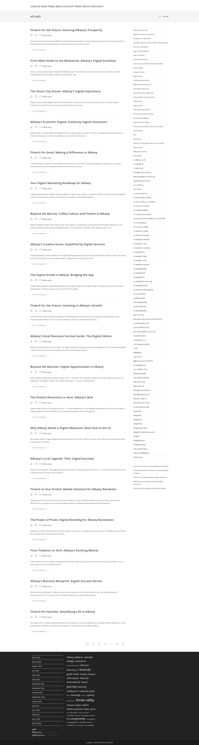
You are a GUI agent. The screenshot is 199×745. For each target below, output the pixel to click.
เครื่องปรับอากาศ (138, 386)
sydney (90, 695)
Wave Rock (137, 139)
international (73, 682)
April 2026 (36, 657)
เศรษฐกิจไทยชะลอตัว (140, 428)
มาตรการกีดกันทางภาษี (141, 327)
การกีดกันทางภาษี (139, 160)
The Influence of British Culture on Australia (148, 126)
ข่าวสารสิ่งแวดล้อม (72, 712)
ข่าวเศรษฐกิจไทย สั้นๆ (140, 286)
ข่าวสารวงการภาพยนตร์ (141, 206)
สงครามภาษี (137, 357)
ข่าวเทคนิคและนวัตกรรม (141, 239)
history (83, 674)
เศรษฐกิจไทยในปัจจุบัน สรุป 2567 (144, 432)
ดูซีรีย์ (34, 729)
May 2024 (36, 714)
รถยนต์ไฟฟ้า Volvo (139, 340)
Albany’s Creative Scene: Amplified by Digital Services (67, 244)
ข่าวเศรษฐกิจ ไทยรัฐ (140, 256)
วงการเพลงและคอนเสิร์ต (141, 344)
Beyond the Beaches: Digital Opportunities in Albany (67, 367)
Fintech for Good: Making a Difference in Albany (63, 152)
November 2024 (38, 688)
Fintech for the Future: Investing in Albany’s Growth (66, 305)
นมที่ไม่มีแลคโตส (139, 298)
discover (84, 665)
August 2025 (37, 666)
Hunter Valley (138, 68)
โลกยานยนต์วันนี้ (89, 725)
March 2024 (36, 723)
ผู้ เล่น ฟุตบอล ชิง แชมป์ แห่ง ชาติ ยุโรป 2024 (147, 319)
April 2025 (36, 679)
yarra (93, 708)
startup (84, 695)
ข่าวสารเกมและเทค (83, 712)
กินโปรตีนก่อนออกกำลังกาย (142, 172)
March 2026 (36, 662)
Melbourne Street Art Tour (142, 85)
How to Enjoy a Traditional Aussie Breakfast (148, 64)
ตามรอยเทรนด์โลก (139, 294)
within (85, 705)
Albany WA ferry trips (140, 30)
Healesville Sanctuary (140, 59)
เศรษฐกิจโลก (137, 420)
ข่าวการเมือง (137, 189)
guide (69, 674)
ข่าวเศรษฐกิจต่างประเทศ (141, 265)
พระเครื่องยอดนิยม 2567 (141, 323)
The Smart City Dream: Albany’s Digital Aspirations (65, 91)
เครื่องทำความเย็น (139, 382)
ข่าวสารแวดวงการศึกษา (141, 227)
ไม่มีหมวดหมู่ (46, 35)
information (73, 678)
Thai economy (71, 701)
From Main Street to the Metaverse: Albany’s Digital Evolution (73, 60)
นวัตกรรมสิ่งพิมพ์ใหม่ (140, 302)
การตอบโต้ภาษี (138, 164)
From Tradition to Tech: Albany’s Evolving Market (64, 550)
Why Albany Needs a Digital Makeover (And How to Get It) (70, 428)
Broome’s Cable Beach (140, 47)
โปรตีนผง (136, 436)
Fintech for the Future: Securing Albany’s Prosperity (66, 30)
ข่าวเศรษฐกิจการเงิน (140, 260)
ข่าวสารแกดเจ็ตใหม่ (139, 223)
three (80, 700)
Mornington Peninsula (141, 89)
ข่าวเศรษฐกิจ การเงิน (140, 244)
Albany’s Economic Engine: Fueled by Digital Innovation (68, 122)
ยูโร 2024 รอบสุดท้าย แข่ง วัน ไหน (144, 332)
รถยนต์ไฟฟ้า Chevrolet (85, 722)
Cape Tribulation (139, 55)
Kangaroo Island (139, 72)
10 (117, 643)
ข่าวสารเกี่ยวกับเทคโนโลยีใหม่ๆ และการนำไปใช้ (149, 219)
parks (92, 691)
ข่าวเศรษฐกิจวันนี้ (139, 273)
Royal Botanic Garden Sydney (143, 114)
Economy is (72, 669)
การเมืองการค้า (138, 168)
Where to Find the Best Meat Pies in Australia (148, 143)
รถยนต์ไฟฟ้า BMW (139, 336)
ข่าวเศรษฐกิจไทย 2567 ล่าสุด (142, 281)
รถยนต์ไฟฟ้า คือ (71, 725)
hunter (91, 674)
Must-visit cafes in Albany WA (143, 93)
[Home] (160, 16)
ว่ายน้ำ (135, 348)
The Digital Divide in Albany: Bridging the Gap (62, 275)
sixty (68, 695)
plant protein (137, 106)
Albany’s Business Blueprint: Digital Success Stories (66, 581)
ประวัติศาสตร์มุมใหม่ (140, 311)
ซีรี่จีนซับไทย (36, 732)
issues (84, 682)
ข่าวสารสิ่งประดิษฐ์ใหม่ (140, 210)
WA (134, 135)
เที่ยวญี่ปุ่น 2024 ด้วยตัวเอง (141, 390)
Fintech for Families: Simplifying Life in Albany (62, 611)
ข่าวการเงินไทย (138, 185)
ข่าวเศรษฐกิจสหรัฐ (76, 718)
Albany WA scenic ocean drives (143, 34)
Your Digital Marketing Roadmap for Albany (60, 183)
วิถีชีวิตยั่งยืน (137, 353)
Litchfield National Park (141, 80)
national (83, 691)
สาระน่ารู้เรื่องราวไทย (140, 369)
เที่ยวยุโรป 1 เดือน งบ (140, 399)
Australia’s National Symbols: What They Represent (150, 43)
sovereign (75, 695)
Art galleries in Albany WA (142, 38)
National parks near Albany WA (144, 97)
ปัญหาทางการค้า (138, 315)
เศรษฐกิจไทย (137, 424)
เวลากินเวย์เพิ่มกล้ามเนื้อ (141, 407)
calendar (88, 657)
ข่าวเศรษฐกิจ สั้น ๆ (139, 252)
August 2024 (37, 701)
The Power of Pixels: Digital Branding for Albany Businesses (72, 520)
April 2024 (36, 719)
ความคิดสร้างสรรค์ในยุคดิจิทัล (143, 290)
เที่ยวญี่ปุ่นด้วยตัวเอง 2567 (141, 395)
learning (82, 686)
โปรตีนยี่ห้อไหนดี (139, 441)
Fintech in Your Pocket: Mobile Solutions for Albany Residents (73, 489)
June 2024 (36, 710)
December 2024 (38, 684)
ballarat (79, 657)
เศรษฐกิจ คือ (137, 411)
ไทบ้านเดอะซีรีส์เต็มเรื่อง (141, 453)
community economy (73, 665)
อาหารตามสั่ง (80, 725)
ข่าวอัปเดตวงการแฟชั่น (140, 231)
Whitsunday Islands (140, 152)
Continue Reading (40, 50)
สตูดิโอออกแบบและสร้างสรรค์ (143, 361)
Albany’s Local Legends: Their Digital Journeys (62, 458)
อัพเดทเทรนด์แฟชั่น (139, 374)
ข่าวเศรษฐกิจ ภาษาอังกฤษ (141, 248)
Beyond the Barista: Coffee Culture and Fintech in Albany (70, 213)
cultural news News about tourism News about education (67, 6)
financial (85, 669)
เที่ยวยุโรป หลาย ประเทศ (141, 403)
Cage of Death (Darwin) (141, 51)
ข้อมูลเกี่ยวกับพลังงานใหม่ (141, 181)
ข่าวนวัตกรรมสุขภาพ (140, 193)
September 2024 (38, 697)
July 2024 (35, 706)
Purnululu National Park (141, 110)
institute (84, 678)
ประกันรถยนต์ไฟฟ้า (139, 306)
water (78, 705)
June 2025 (36, 675)
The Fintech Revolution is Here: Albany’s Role (61, 397)
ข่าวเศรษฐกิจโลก (139, 277)
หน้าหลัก (166, 16)
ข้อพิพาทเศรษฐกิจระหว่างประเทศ (144, 177)
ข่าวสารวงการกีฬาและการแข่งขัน (144, 202)
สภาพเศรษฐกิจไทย (139, 365)
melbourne (72, 691)
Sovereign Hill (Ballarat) (141, 118)
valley (89, 700)
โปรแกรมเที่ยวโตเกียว (140, 449)
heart (76, 674)
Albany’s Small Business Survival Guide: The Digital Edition (71, 336)
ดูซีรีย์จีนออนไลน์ (38, 735)
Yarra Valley (137, 156)
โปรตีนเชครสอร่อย (139, 445)
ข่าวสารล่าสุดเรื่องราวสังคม (142, 198)
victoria (70, 705)
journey (72, 686)
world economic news (78, 708)
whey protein (137, 147)
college (70, 661)
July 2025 (35, 671)
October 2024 (37, 692)
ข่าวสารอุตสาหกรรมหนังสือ (142, 214)
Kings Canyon (138, 76)
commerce (80, 661)
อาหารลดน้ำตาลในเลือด (141, 378)
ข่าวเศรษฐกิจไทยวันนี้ (72, 722)
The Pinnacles (138, 131)
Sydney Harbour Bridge (141, 122)
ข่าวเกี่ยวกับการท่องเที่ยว (141, 235)
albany (70, 657)
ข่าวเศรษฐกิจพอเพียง (140, 269)
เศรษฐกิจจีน (137, 415)
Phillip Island (137, 101)
